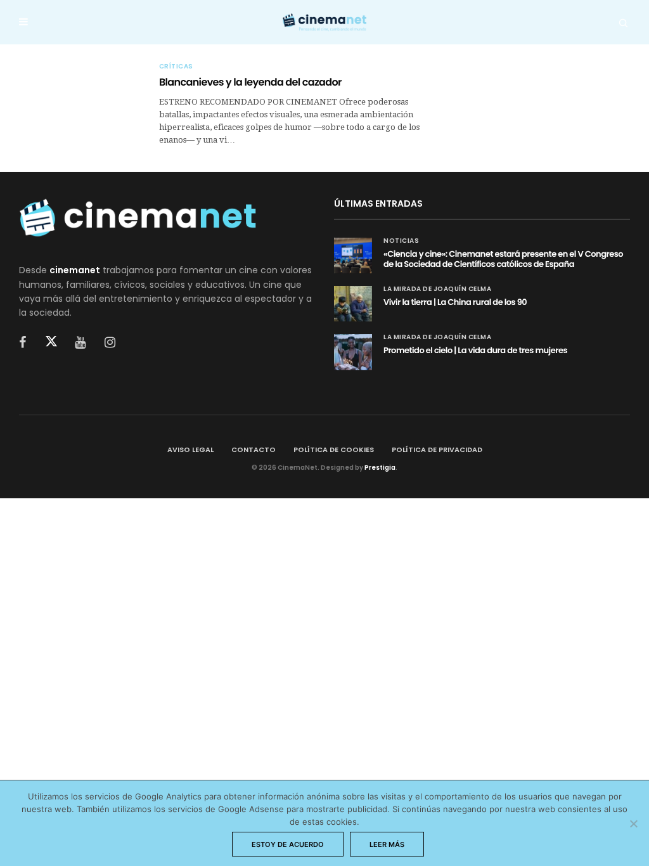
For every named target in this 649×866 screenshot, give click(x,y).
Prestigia (379, 467)
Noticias (401, 241)
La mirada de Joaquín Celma (437, 289)
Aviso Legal (190, 449)
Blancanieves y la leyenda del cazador (250, 82)
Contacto (253, 449)
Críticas (176, 66)
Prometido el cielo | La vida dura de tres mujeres (475, 350)
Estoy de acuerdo (288, 844)
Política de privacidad (437, 449)
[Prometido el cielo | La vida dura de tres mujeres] (353, 352)
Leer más (386, 844)
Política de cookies (333, 449)
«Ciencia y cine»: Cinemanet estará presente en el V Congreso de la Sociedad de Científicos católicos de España (503, 259)
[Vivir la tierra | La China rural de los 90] (353, 303)
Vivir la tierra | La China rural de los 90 (455, 302)
